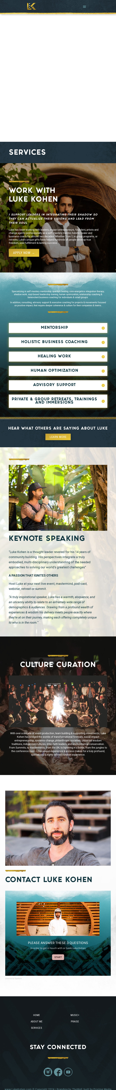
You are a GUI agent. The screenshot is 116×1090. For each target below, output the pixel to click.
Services (36, 1027)
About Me (37, 1021)
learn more (58, 437)
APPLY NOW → (24, 253)
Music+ (75, 1015)
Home (36, 1015)
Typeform (18, 979)
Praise (75, 1021)
